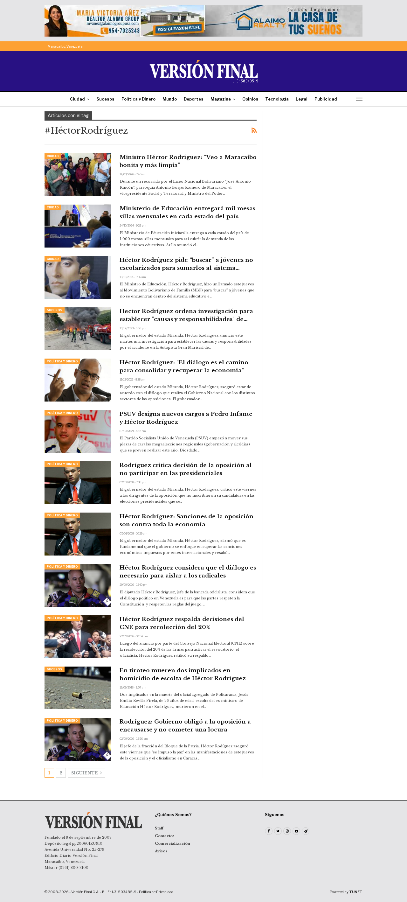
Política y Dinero (138, 98)
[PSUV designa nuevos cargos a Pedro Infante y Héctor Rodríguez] (78, 431)
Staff (159, 828)
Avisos (161, 851)
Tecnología (277, 98)
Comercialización (172, 843)
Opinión (250, 98)
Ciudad (77, 98)
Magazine (220, 98)
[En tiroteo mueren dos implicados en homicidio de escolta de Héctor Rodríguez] (78, 688)
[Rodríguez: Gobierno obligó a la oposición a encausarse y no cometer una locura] (78, 739)
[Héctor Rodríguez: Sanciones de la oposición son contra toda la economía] (78, 534)
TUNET (355, 892)
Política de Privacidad (156, 892)
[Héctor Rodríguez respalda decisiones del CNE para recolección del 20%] (78, 636)
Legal (301, 98)
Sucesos (105, 98)
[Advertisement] (317, 151)
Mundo (169, 98)
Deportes (194, 98)
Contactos (165, 836)
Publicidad (325, 98)
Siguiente (85, 773)
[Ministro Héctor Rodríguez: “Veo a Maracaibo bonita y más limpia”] (78, 174)
